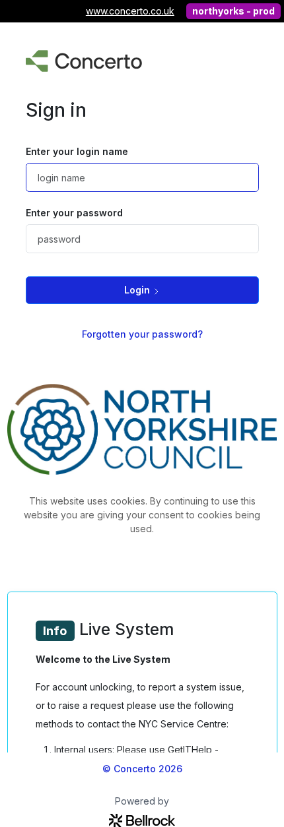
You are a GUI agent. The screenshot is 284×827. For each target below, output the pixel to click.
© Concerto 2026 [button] (142, 768)
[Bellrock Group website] (142, 819)
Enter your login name (77, 151)
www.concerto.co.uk (130, 10)
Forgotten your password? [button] (142, 334)
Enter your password (74, 212)
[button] (142, 289)
